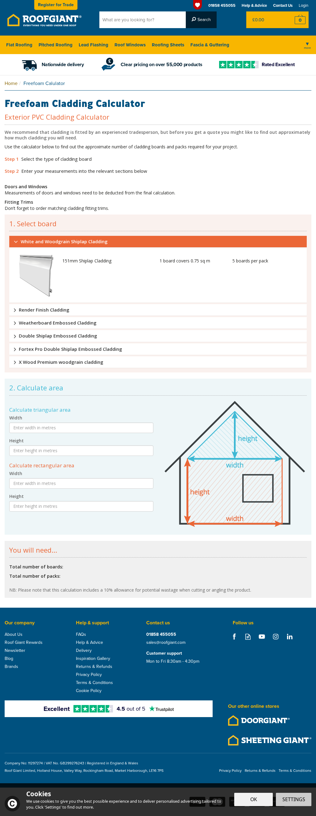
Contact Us (283, 5)
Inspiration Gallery (93, 659)
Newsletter (15, 651)
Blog (9, 659)
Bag (265, 19)
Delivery (84, 651)
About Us (14, 634)
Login (303, 5)
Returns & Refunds (94, 667)
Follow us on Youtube (262, 636)
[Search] (201, 19)
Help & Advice (89, 643)
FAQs (81, 634)
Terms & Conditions (94, 683)
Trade (56, 5)
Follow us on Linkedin (289, 636)
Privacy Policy (89, 675)
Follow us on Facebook (234, 636)
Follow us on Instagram (276, 636)
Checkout (296, 19)
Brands (11, 667)
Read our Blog (248, 636)
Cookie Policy (89, 691)
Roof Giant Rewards (24, 643)
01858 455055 (161, 634)
